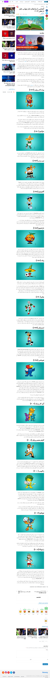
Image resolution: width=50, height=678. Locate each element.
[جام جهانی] (18, 7)
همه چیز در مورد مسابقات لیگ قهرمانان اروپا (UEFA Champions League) (9, 84)
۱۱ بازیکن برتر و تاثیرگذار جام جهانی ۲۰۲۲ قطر (32, 637)
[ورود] (3, 1)
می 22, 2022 (42, 14)
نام (47, 659)
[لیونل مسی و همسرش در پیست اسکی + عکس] (8, 67)
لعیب (25, 61)
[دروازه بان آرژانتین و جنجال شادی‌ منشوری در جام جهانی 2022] (21, 631)
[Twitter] (11, 672)
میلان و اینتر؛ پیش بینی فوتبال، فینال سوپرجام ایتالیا (8, 60)
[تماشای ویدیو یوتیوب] (30, 43)
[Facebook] (14, 672)
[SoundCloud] (3, 672)
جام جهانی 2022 (39, 586)
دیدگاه (47, 649)
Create (6, 1)
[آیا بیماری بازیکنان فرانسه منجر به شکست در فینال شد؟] (43, 631)
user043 (42, 13)
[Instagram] (6, 672)
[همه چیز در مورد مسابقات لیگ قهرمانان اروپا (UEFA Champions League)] (8, 78)
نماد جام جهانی (32, 586)
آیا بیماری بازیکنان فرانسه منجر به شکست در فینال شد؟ (43, 637)
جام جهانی (42, 6)
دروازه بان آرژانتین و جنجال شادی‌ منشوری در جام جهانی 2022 (21, 637)
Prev (46, 641)
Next (43, 641)
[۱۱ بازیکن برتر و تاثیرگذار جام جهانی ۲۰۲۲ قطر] (32, 631)
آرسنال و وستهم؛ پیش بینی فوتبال (9, 38)
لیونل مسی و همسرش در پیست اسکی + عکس (9, 72)
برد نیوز (32, 85)
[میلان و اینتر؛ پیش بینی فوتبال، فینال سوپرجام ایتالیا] (8, 55)
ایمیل (30, 659)
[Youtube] (8, 672)
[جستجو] (12, 1)
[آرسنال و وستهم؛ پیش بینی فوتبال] (8, 33)
